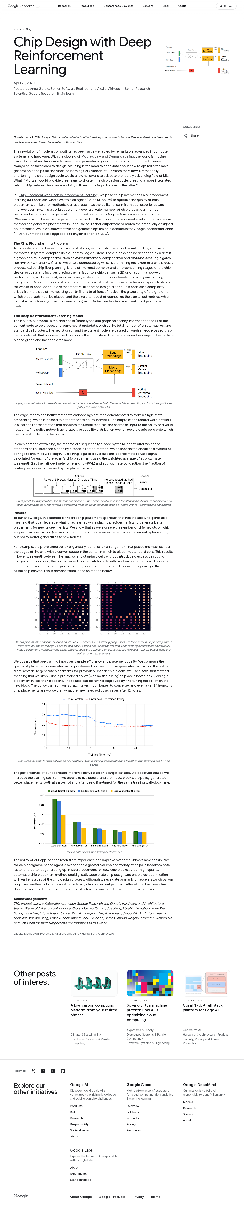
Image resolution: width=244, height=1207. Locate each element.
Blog (165, 6)
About (182, 6)
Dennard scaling (121, 156)
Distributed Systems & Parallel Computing (51, 933)
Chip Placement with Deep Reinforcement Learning (58, 195)
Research (64, 6)
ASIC (103, 234)
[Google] (21, 1196)
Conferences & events (118, 6)
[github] (62, 1071)
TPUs (18, 234)
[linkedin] (43, 1071)
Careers (147, 6)
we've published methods (76, 137)
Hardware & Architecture (98, 933)
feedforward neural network (87, 420)
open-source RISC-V (69, 642)
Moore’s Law (91, 156)
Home (17, 29)
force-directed (84, 449)
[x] (33, 1071)
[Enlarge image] (226, 71)
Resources (87, 6)
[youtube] (53, 1071)
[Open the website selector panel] (37, 6)
